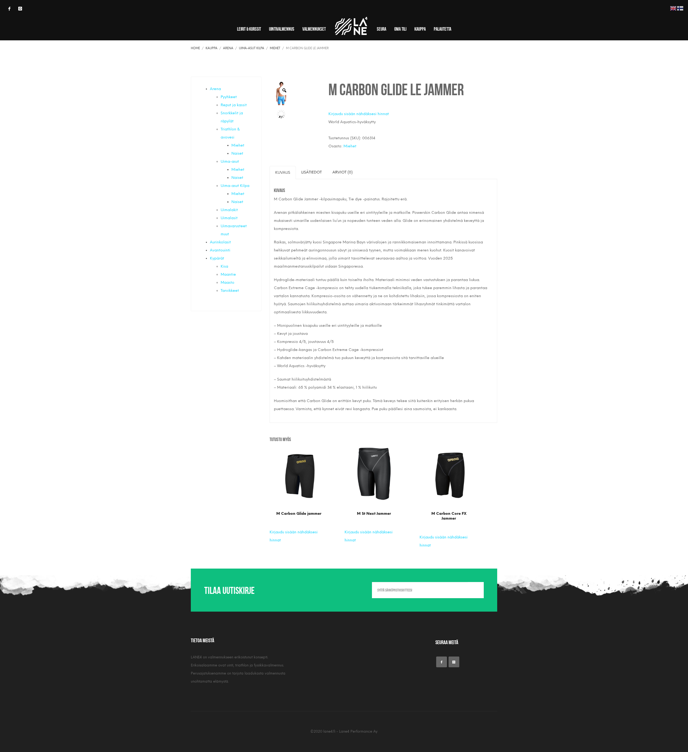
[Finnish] (680, 8)
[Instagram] (20, 9)
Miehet (349, 146)
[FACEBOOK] (9, 9)
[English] (673, 8)
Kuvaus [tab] (282, 172)
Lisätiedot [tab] (311, 172)
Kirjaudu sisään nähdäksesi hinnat (358, 114)
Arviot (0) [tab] (342, 172)
